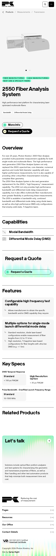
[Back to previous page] (3, 12)
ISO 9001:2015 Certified (18, 541)
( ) (52, 510)
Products (9, 12)
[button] (26, 70)
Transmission (39, 12)
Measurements (23, 12)
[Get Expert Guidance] (28, 459)
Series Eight (14, 552)
